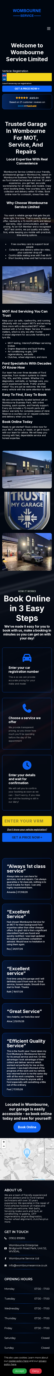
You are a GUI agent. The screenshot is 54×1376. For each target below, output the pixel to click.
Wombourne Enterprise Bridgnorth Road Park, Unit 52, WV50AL (28, 1248)
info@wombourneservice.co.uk (28, 1265)
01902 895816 (17, 1238)
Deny (35, 1371)
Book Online (27, 1127)
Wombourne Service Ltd (24, 1258)
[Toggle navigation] (49, 28)
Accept (19, 1371)
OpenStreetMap (39, 1179)
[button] (27, 1153)
